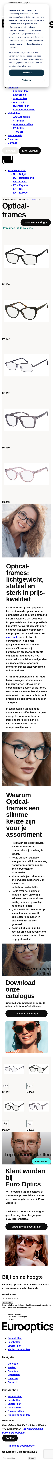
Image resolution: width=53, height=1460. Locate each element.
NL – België (19, 174)
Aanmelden (7, 1302)
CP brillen (18, 120)
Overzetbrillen (21, 106)
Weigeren (26, 80)
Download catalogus (36, 222)
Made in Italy (15, 135)
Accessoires (20, 102)
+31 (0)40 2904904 (32, 1429)
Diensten (13, 1371)
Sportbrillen (20, 98)
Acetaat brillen (21, 117)
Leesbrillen (19, 94)
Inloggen (10, 150)
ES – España (20, 185)
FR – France (20, 181)
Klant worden (30, 150)
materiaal (11, 637)
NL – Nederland (17, 170)
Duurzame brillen (23, 124)
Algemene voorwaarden (21, 1445)
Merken (12, 1367)
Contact (12, 143)
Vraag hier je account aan (26, 1226)
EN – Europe (20, 192)
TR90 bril (18, 131)
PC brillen (18, 128)
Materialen (14, 113)
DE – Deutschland (23, 178)
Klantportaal (32, 199)
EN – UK (18, 189)
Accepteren (26, 72)
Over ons (13, 139)
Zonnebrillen (20, 91)
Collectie (13, 1363)
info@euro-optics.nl (13, 1432)
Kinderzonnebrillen (24, 109)
